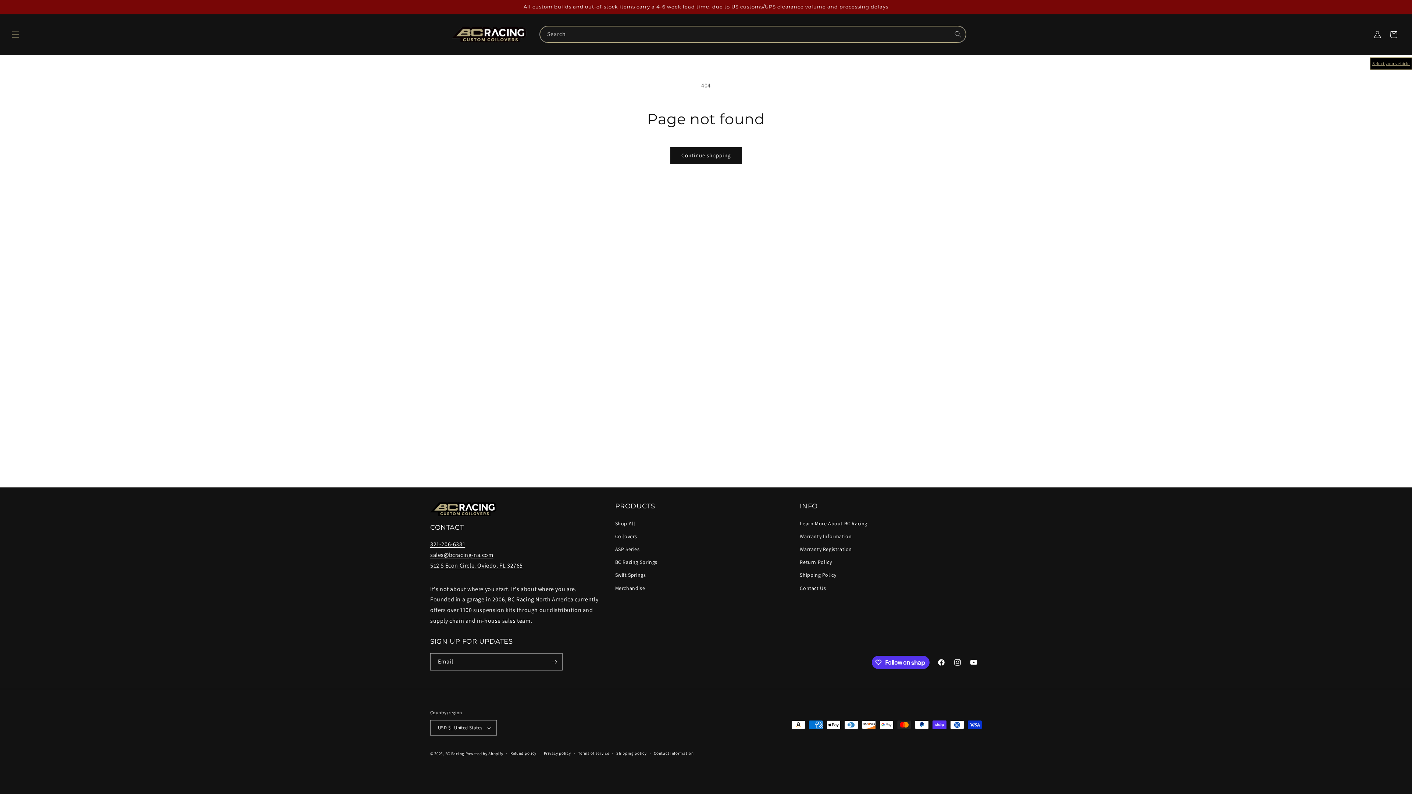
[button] (15, 34)
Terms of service (593, 753)
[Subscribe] (554, 661)
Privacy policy (557, 753)
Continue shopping (706, 155)
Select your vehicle (1391, 63)
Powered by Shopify (484, 753)
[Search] (958, 34)
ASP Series (627, 549)
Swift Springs (630, 575)
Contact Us (813, 588)
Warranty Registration (826, 549)
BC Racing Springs (636, 562)
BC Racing (454, 753)
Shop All (625, 523)
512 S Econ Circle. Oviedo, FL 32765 (476, 565)
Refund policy (523, 753)
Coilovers (626, 536)
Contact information (673, 753)
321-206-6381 (447, 544)
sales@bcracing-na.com (461, 555)
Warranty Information (826, 536)
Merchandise (630, 588)
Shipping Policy (818, 575)
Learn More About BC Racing (833, 523)
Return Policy (816, 562)
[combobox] (753, 34)
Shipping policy (631, 753)
